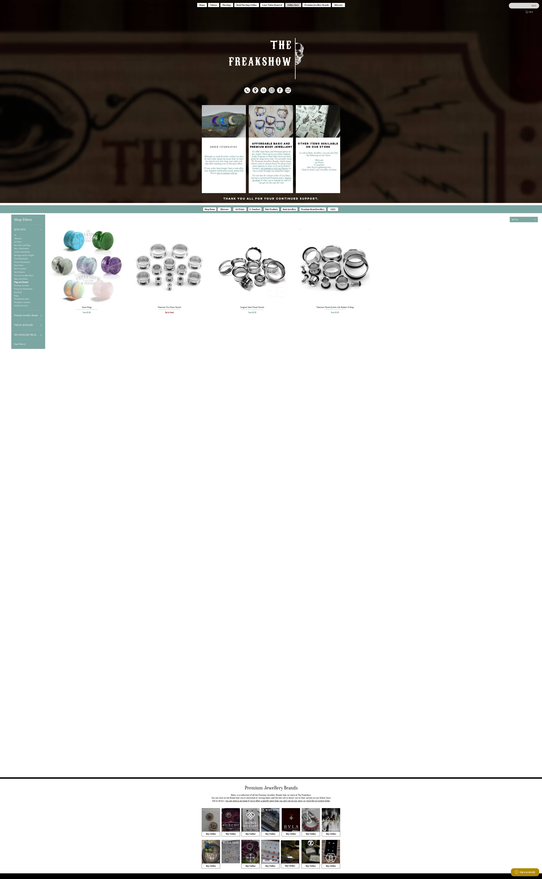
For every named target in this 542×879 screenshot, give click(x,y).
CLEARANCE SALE (21, 306)
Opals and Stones (21, 279)
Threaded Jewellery (21, 299)
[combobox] (524, 219)
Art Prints (18, 242)
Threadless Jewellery (22, 302)
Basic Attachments (21, 248)
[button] (255, 90)
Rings (16, 296)
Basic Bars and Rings (22, 245)
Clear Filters (19, 344)
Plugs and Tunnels (21, 282)
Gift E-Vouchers (20, 269)
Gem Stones (18, 265)
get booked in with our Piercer (274, 168)
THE (281, 44)
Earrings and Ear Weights (24, 255)
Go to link (300, 43)
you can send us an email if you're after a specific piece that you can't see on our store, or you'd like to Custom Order (277, 801)
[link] (532, 12)
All (15, 235)
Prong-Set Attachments (23, 289)
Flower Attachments (22, 262)
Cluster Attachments (22, 252)
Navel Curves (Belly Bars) (23, 275)
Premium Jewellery (21, 285)
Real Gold (18, 292)
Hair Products (19, 272)
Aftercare (17, 238)
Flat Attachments (21, 259)
